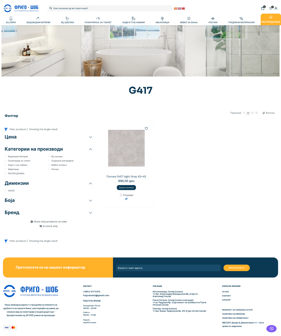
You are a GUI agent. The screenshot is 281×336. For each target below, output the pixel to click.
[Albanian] (183, 8)
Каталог (226, 300)
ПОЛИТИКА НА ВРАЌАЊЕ (233, 314)
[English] (179, 8)
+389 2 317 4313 (91, 291)
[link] (244, 113)
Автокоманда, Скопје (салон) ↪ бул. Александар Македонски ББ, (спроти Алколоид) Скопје (175, 294)
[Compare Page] (126, 199)
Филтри (270, 113)
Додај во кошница (126, 187)
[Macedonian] (176, 8)
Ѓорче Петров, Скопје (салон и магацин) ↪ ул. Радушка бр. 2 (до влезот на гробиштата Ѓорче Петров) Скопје (179, 302)
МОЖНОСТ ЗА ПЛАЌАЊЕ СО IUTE (237, 310)
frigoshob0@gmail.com (96, 295)
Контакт (226, 296)
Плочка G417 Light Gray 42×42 (126, 176)
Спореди (127, 195)
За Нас (225, 291)
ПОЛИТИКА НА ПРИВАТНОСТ (235, 318)
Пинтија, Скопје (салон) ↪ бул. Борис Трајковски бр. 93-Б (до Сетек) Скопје (179, 309)
